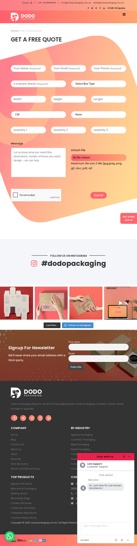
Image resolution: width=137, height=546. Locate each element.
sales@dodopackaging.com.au (108, 2)
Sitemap (16, 459)
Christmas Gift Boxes (23, 508)
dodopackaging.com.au (44, 522)
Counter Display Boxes (24, 517)
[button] (10, 536)
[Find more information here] (106, 498)
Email (71, 353)
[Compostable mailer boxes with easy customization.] (51, 303)
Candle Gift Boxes (21, 503)
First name (74, 342)
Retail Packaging (80, 449)
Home (14, 30)
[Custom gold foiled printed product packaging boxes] (16, 303)
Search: (26, 3)
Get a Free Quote (129, 218)
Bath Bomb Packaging (23, 488)
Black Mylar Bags (20, 498)
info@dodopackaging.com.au (76, 2)
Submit (98, 195)
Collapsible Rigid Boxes (24, 513)
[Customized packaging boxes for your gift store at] (85, 303)
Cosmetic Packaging (83, 439)
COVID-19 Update (116, 8)
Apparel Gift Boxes (21, 483)
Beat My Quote (19, 464)
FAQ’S (14, 454)
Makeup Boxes (19, 493)
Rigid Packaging (80, 444)
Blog (13, 439)
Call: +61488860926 (46, 2)
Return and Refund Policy (25, 468)
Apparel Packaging (82, 434)
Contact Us (17, 444)
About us (16, 449)
